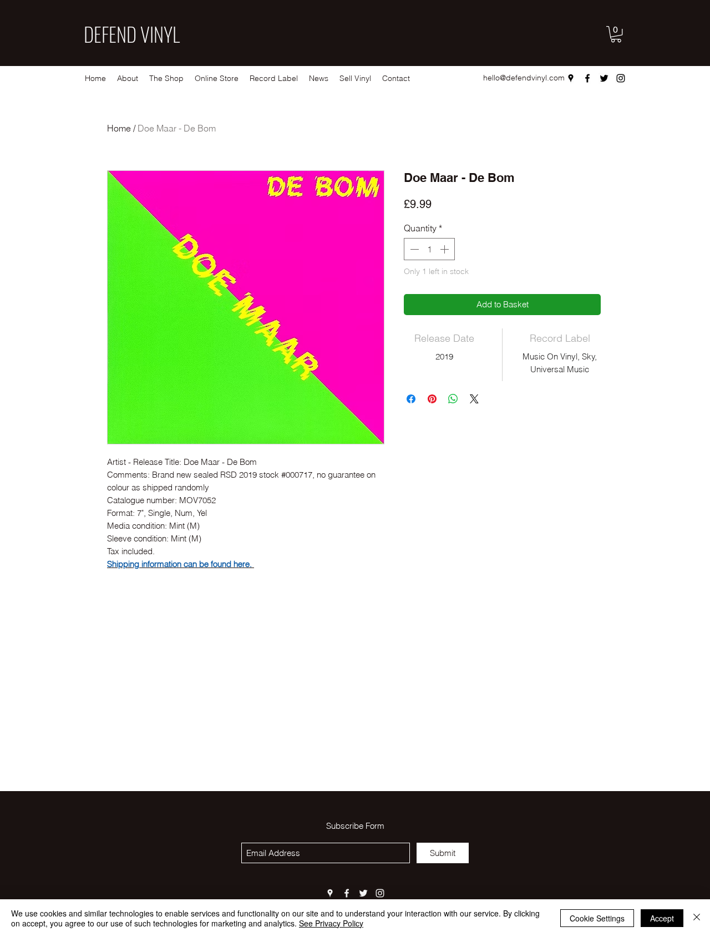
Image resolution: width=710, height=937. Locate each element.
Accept (662, 918)
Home (119, 128)
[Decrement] (413, 249)
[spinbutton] (429, 249)
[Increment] (445, 249)
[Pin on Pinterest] (432, 399)
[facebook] (587, 78)
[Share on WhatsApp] (453, 399)
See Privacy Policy (331, 923)
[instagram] (620, 78)
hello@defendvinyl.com (524, 78)
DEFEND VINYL (132, 33)
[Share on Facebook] (411, 399)
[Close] (696, 918)
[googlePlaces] (570, 78)
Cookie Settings (597, 918)
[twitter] (604, 78)
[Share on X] (474, 399)
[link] (616, 34)
